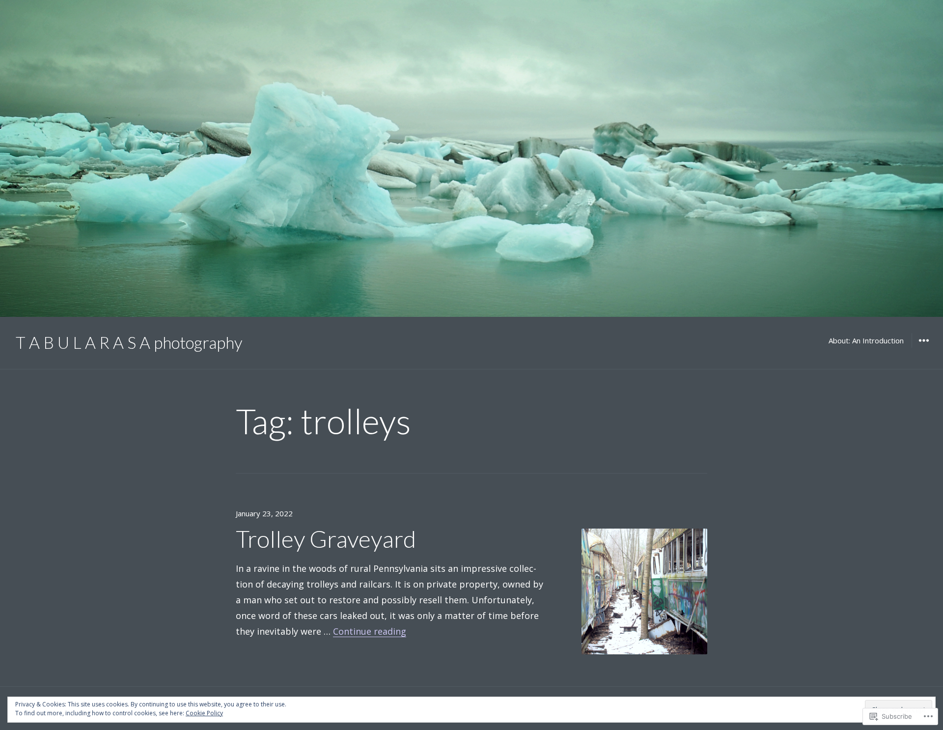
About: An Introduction (866, 340)
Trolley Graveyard (326, 539)
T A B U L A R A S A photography (129, 342)
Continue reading (369, 631)
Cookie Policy (204, 713)
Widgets (923, 347)
